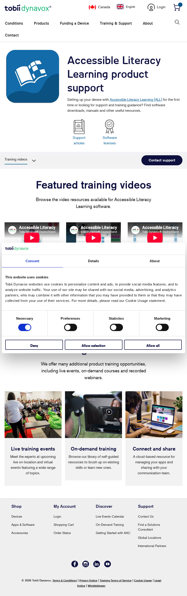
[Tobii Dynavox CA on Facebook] (75, 566)
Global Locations (149, 537)
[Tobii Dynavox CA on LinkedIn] (97, 566)
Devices (16, 516)
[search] (176, 22)
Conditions (14, 23)
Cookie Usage (143, 580)
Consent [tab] (32, 261)
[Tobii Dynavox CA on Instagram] (86, 566)
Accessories (19, 533)
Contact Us (146, 516)
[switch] (70, 327)
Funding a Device (74, 23)
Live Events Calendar (110, 516)
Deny (34, 345)
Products (41, 23)
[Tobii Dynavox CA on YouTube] (108, 566)
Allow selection (93, 345)
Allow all (153, 345)
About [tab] (155, 261)
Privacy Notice (88, 580)
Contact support (162, 160)
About (148, 23)
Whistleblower (96, 585)
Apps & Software (22, 524)
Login (57, 516)
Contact (12, 35)
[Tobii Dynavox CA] (28, 9)
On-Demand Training (110, 524)
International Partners (152, 546)
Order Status (62, 533)
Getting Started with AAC (113, 533)
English (130, 6)
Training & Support (116, 23)
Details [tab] (93, 261)
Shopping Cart (64, 524)
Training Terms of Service (116, 580)
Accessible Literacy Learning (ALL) (136, 99)
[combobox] (129, 6)
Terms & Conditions (64, 580)
